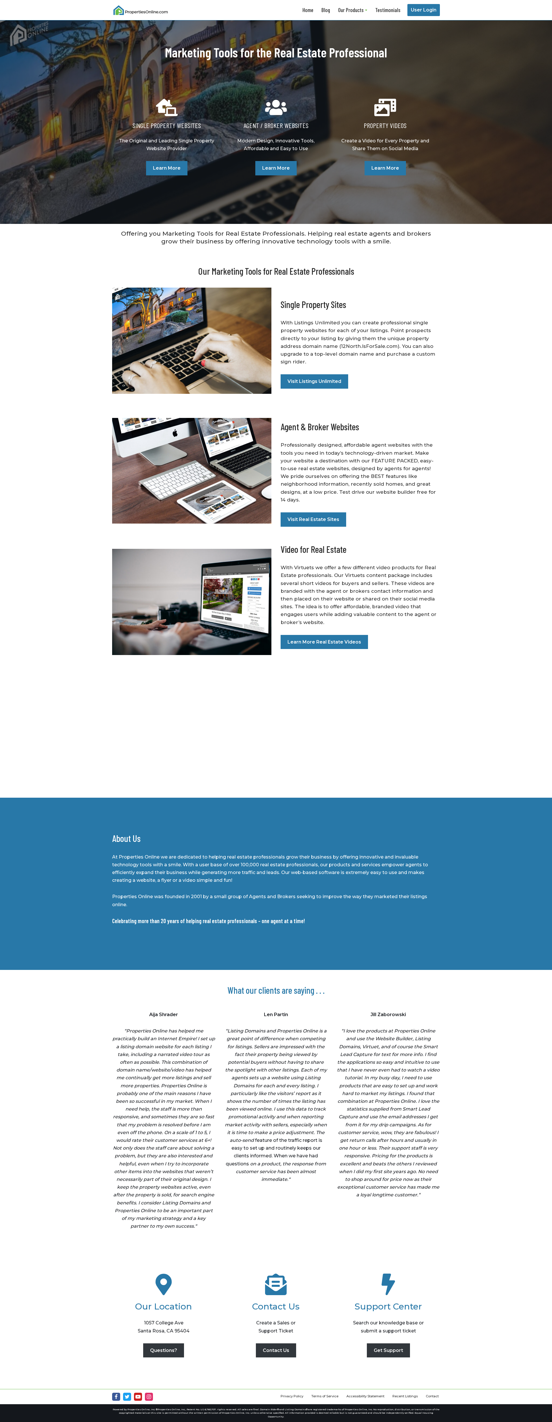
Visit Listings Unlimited (314, 381)
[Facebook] (116, 1397)
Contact (432, 1396)
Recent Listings (405, 1396)
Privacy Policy (292, 1396)
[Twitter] (127, 1397)
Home (307, 10)
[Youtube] (138, 1397)
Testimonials (387, 10)
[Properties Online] (141, 10)
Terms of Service (324, 1396)
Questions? (163, 1350)
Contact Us (276, 1350)
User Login (423, 10)
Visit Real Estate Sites (313, 519)
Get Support (388, 1350)
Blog (325, 10)
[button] (366, 10)
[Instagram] (149, 1397)
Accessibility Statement (365, 1396)
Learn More (167, 168)
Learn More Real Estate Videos (324, 642)
